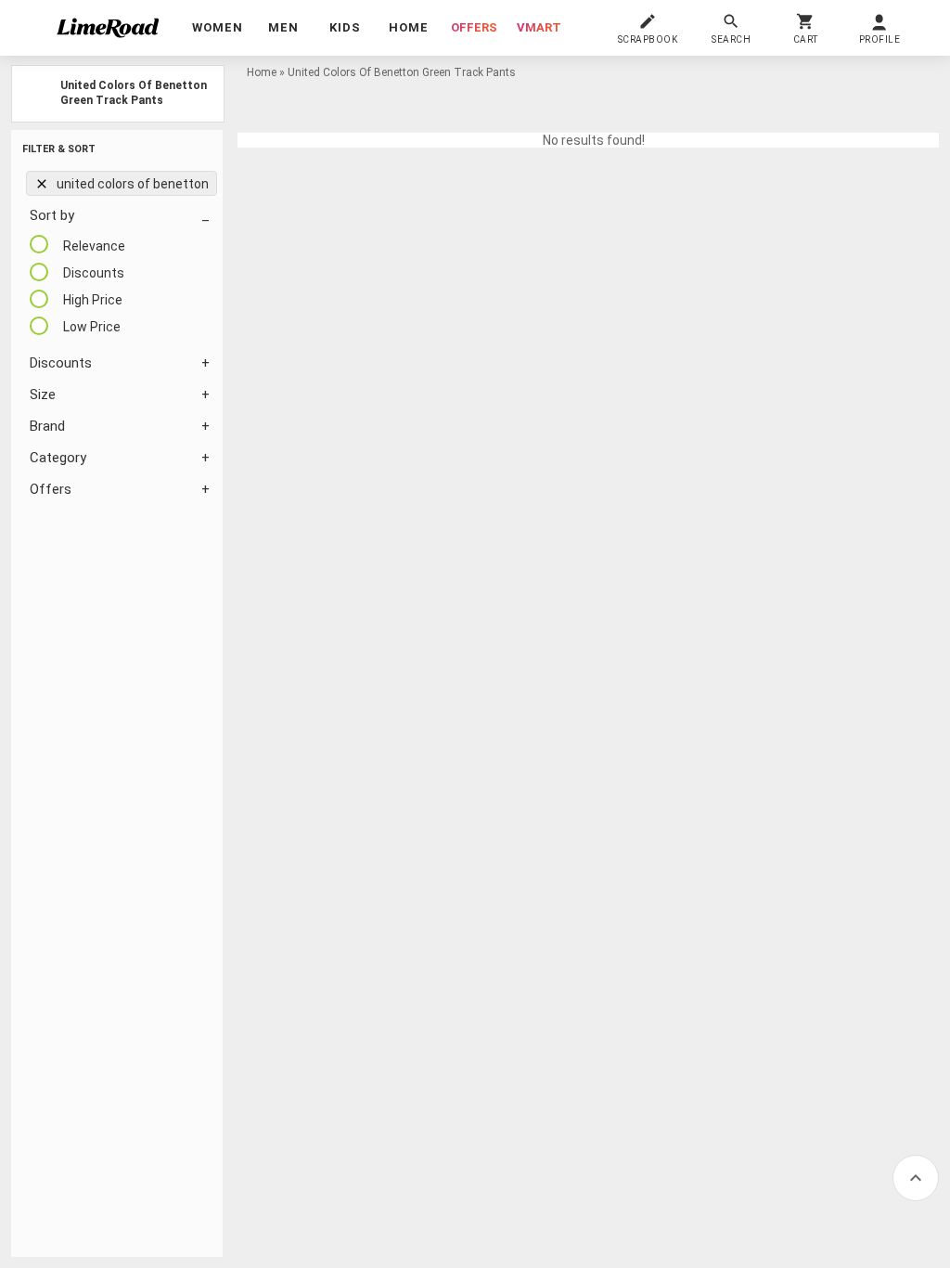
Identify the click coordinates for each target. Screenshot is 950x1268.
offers (474, 27)
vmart (539, 27)
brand (47, 426)
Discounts (61, 363)
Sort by (52, 215)
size (43, 394)
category (58, 457)
